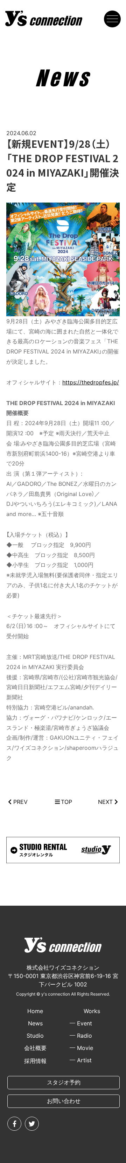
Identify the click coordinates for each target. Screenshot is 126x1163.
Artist (84, 1060)
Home (35, 1011)
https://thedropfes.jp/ (90, 382)
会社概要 (35, 1047)
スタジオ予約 (63, 1082)
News (35, 1023)
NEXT (105, 801)
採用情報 (35, 1060)
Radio (84, 1035)
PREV (20, 801)
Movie (85, 1047)
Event (84, 1023)
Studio (35, 1035)
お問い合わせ (63, 1100)
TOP (66, 801)
